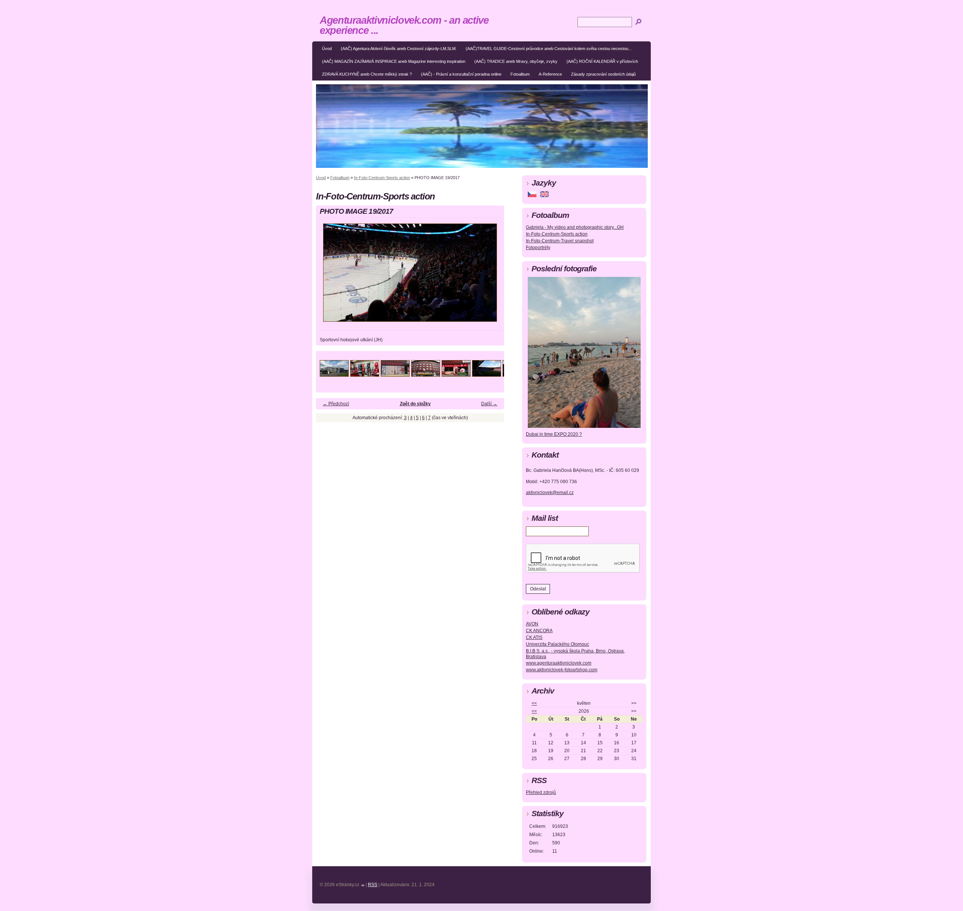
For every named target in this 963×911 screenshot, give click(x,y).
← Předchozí (336, 403)
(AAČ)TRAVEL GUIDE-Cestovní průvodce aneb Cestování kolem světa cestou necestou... (549, 48)
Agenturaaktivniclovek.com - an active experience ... (404, 25)
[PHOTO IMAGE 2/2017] (364, 374)
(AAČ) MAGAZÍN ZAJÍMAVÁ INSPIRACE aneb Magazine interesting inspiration (393, 61)
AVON (532, 624)
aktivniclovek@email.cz (550, 492)
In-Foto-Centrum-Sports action (382, 177)
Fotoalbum (520, 74)
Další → (489, 403)
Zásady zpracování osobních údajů (603, 74)
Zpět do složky (415, 403)
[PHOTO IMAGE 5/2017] (456, 374)
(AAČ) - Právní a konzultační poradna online (461, 74)
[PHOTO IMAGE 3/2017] (395, 374)
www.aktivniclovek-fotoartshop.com (561, 669)
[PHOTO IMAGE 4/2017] (425, 374)
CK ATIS (534, 637)
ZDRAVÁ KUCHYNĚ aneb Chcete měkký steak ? (367, 74)
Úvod (327, 48)
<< (534, 703)
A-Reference (550, 74)
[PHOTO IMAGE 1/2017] (334, 374)
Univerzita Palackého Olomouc (557, 644)
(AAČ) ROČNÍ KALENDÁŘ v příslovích (602, 61)
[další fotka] (491, 276)
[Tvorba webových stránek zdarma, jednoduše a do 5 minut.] (363, 885)
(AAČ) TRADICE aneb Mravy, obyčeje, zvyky (515, 61)
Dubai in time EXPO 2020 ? (554, 434)
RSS (372, 884)
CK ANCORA (539, 630)
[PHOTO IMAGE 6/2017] (486, 374)
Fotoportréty (538, 247)
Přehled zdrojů (541, 792)
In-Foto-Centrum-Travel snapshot (560, 240)
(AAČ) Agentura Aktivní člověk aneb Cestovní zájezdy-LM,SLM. (399, 48)
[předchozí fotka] (328, 276)
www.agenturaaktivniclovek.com (558, 663)
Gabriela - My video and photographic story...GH (575, 227)
